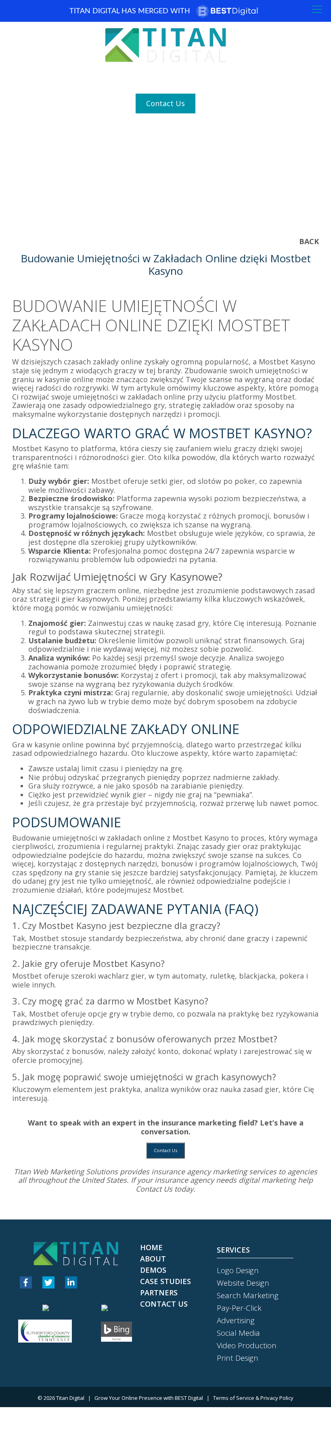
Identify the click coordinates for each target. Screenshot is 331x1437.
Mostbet (168, 890)
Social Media (238, 1333)
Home (151, 1247)
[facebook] (26, 1282)
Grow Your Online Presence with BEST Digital (148, 1397)
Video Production (247, 1345)
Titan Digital (70, 1397)
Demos (153, 1270)
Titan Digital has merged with (130, 11)
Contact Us (165, 103)
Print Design (237, 1358)
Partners (159, 1292)
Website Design (243, 1283)
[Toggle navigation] (317, 9)
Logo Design (238, 1270)
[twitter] (48, 1282)
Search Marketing (248, 1295)
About (153, 1258)
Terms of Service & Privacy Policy (253, 1397)
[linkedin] (71, 1282)
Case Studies (165, 1281)
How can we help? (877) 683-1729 (165, 78)
